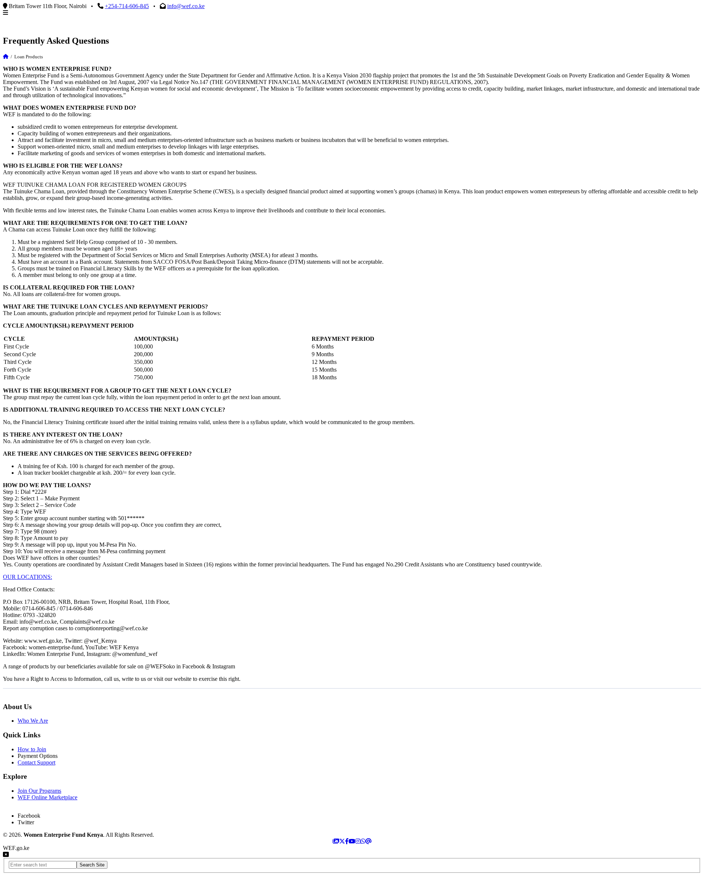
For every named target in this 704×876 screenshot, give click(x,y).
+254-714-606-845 (127, 6)
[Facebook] (347, 841)
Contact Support (36, 762)
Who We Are (33, 721)
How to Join (32, 749)
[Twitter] (342, 841)
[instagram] (357, 841)
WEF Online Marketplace (47, 797)
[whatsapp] (363, 841)
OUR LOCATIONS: (27, 577)
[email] (368, 841)
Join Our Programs (39, 791)
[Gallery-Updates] (336, 841)
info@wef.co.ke (186, 6)
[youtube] (352, 841)
